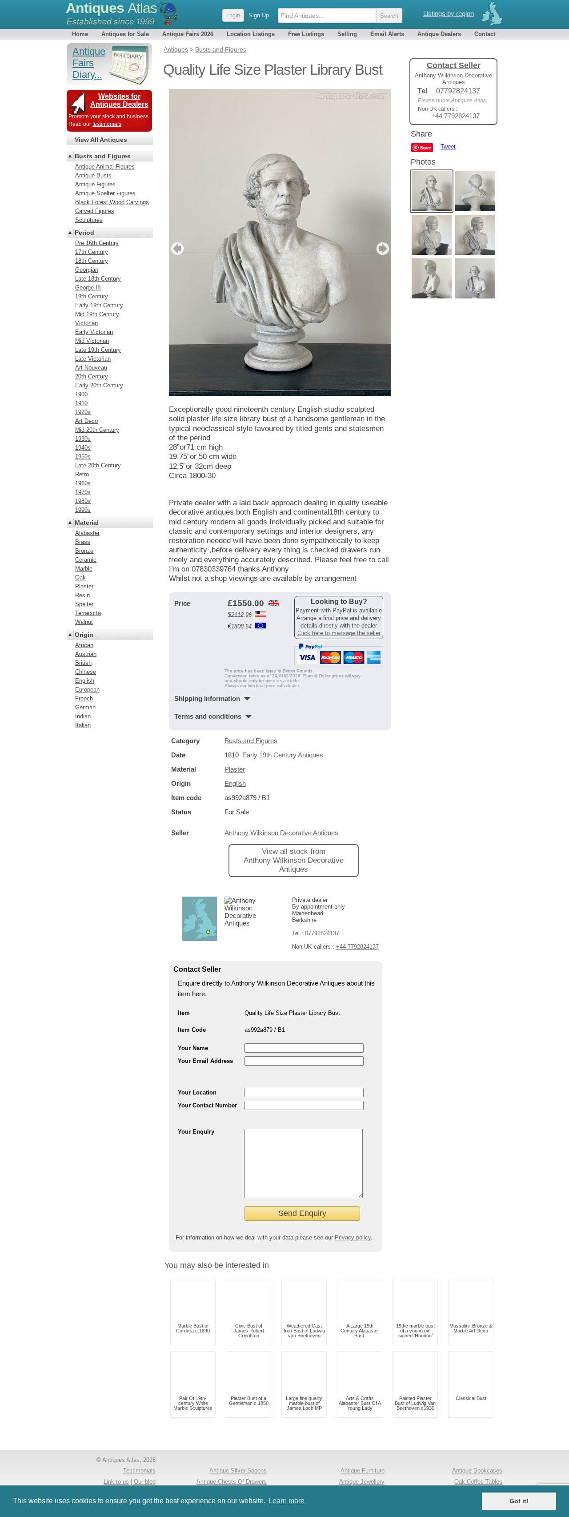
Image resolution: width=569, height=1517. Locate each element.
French (84, 698)
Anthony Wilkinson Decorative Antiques (281, 833)
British (83, 663)
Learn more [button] (286, 1501)
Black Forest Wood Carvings (112, 202)
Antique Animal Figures (105, 166)
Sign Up (258, 15)
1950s (83, 456)
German (85, 707)
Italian (83, 725)
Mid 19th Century (97, 314)
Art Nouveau (91, 367)
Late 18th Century (98, 278)
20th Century (91, 376)
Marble (83, 568)
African (84, 645)
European (87, 689)
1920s (83, 412)
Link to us (116, 1481)
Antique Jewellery (362, 1481)
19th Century (91, 296)
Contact (484, 34)
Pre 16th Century (97, 243)
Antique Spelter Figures (105, 193)
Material (87, 522)
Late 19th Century (98, 349)
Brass (82, 542)
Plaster (234, 769)
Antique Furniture (363, 1470)
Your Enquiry (196, 1131)
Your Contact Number (207, 1105)
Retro (82, 474)
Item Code (192, 1029)
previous (176, 248)
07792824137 (322, 933)
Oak (80, 577)
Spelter (84, 604)
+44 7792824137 (357, 946)
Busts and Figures (250, 740)
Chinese (85, 671)
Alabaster (87, 533)
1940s (83, 447)
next (384, 248)
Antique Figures (95, 184)
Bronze (84, 550)
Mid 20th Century (97, 430)
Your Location (197, 1092)
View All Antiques (101, 139)
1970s (83, 492)
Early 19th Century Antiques (282, 755)
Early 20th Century (99, 385)
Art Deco (86, 421)
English (235, 783)
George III (88, 287)
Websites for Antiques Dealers (119, 100)
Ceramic (85, 559)
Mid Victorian (92, 341)
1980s (83, 501)
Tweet (448, 146)
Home (80, 34)
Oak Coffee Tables (478, 1481)
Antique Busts (93, 175)
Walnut (84, 622)
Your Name (193, 1048)
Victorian (86, 323)
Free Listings (306, 34)
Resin (82, 595)
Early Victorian (94, 332)
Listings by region (448, 13)
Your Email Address (205, 1061)
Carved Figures (94, 211)
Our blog (145, 1481)
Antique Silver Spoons (238, 1470)
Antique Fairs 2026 (187, 34)
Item (184, 1013)
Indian (83, 716)
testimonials (106, 124)
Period (84, 232)
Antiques (111, 8)
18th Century (91, 261)
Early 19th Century (99, 305)
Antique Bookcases (477, 1470)
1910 (81, 403)
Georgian (86, 269)
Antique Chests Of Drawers (231, 1481)
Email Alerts (387, 34)
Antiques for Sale (125, 34)
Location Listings (251, 34)
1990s (83, 510)
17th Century (91, 252)
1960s (83, 483)
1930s (83, 438)
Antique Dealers (439, 34)
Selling (347, 34)
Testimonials (139, 1470)
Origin (84, 634)
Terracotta (88, 613)
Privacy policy (353, 1237)
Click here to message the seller (339, 633)
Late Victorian (93, 358)
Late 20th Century (98, 465)
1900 (81, 394)
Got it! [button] (519, 1501)
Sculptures (89, 220)
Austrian (85, 654)
